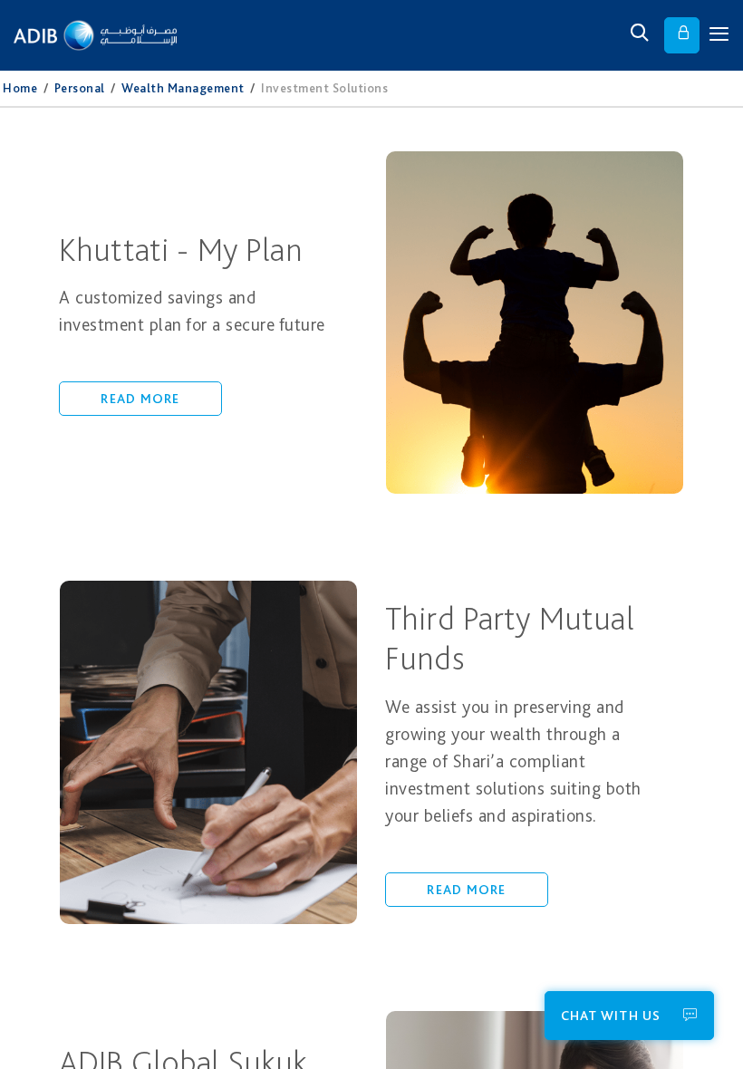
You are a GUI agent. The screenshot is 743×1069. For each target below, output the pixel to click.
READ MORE (140, 398)
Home (20, 88)
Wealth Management (183, 88)
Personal (79, 88)
